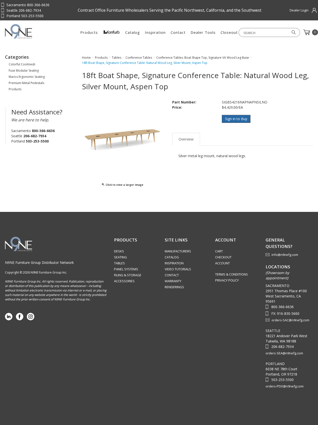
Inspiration (155, 32)
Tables (119, 263)
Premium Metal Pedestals (26, 83)
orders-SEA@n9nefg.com (284, 353)
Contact (178, 32)
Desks (119, 251)
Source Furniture (29, 31)
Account (222, 263)
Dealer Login (299, 10)
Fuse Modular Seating (24, 70)
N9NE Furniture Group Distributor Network (39, 262)
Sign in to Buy (236, 118)
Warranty (173, 281)
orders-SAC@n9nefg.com (290, 320)
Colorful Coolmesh (22, 64)
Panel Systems (126, 269)
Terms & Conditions (231, 274)
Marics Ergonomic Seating (27, 77)
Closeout (229, 32)
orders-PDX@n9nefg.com (285, 386)
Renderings (174, 287)
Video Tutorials (178, 269)
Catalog (132, 32)
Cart (219, 251)
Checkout (223, 257)
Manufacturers (178, 251)
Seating (120, 257)
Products (89, 32)
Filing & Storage (127, 275)
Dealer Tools (203, 32)
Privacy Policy (227, 280)
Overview (186, 139)
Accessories (124, 281)
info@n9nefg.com (285, 254)
